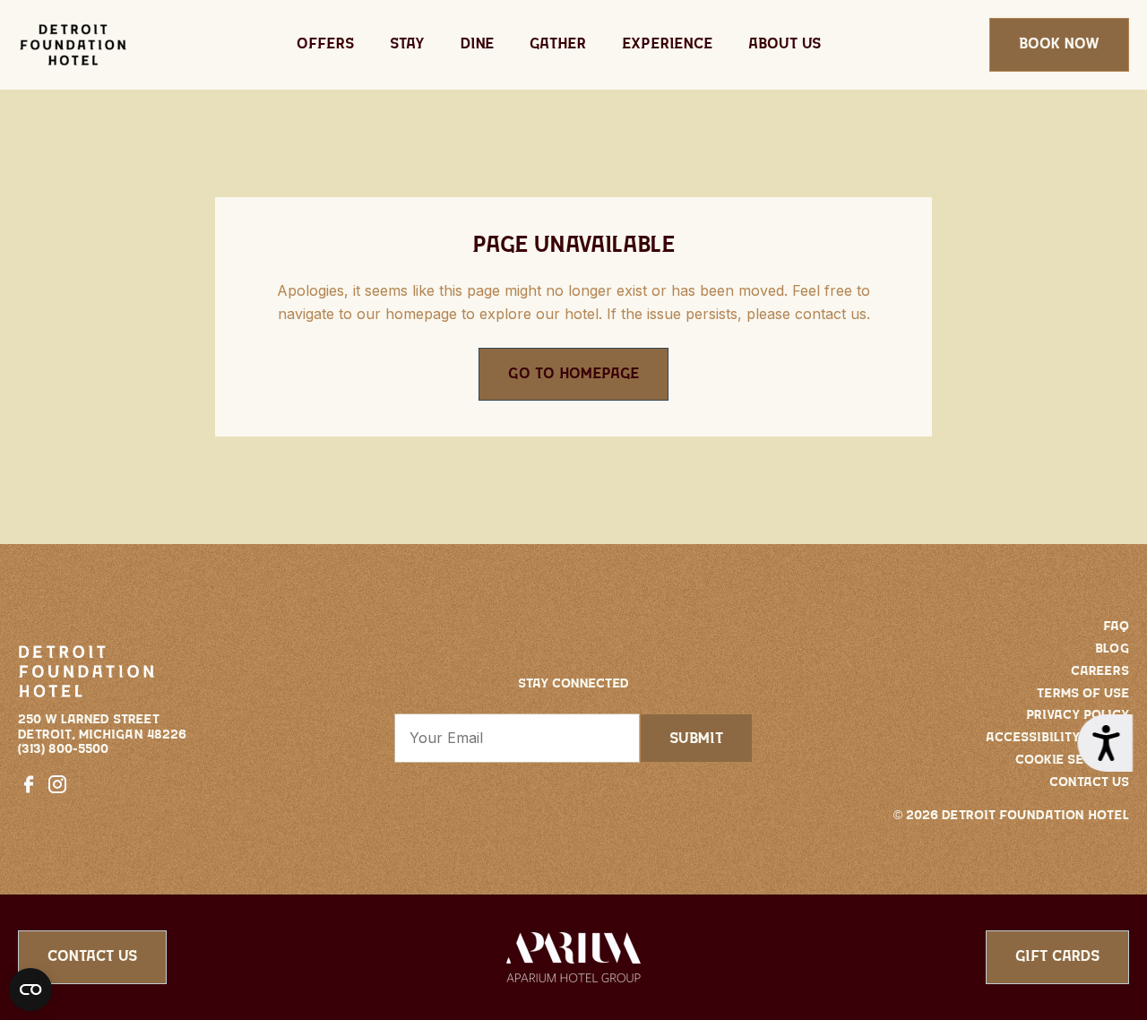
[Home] (73, 44)
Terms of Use (1083, 693)
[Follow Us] (32, 783)
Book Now (1059, 44)
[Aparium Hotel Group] (573, 955)
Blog (1112, 649)
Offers (325, 44)
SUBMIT (696, 738)
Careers (1100, 671)
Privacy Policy (1077, 715)
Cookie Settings (1072, 760)
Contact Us (1089, 782)
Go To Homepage (573, 374)
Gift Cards (1057, 956)
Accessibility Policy (1057, 737)
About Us (784, 44)
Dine (477, 44)
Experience (667, 44)
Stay (407, 44)
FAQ (1116, 626)
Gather (558, 44)
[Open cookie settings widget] (30, 989)
